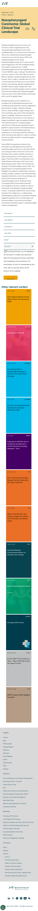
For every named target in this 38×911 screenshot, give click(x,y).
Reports (10, 15)
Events (5, 759)
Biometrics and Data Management (14, 797)
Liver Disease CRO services (11, 819)
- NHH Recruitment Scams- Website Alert (17, 872)
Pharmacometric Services (11, 828)
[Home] (5, 3)
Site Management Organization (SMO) (15, 794)
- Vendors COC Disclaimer (12, 866)
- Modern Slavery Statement (12, 869)
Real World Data (8, 800)
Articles (5, 737)
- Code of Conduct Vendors (12, 863)
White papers (7, 744)
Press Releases (7, 756)
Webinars (6, 750)
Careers (5, 850)
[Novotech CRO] (19, 889)
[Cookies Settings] (2, 907)
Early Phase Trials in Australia (12, 781)
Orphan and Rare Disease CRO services (16, 825)
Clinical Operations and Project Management (18, 778)
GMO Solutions (8, 835)
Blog (4, 740)
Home (4, 15)
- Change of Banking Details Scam (15, 876)
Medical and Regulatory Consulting (14, 803)
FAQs (4, 766)
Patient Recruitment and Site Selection (15, 791)
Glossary (6, 769)
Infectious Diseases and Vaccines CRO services (18, 822)
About (5, 847)
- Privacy (6, 857)
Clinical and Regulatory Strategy (13, 838)
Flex (4, 788)
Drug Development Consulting (13, 832)
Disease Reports (8, 747)
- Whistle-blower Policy (11, 860)
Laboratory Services (9, 806)
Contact (5, 853)
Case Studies (7, 762)
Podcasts (6, 753)
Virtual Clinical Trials (9, 784)
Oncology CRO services (10, 816)
